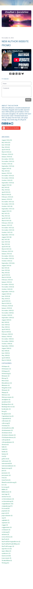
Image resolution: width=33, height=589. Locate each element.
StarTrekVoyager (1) (8, 546)
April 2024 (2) (6, 192)
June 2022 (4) (6, 242)
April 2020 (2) (6, 301)
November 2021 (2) (8, 258)
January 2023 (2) (7, 225)
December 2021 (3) (8, 256)
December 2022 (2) (8, 227)
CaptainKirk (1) (6, 418)
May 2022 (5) (6, 244)
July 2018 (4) (5, 351)
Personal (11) (5, 508)
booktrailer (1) (6, 409)
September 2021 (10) (8, 263)
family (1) (4, 451)
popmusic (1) (5, 511)
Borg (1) (4, 411)
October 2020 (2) (7, 289)
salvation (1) (5, 534)
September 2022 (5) (8, 235)
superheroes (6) (7, 548)
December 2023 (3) (8, 201)
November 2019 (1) (8, 313)
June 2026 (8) (6, 145)
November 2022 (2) (8, 230)
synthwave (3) (6, 553)
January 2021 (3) (7, 282)
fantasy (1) (5, 454)
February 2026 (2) (7, 154)
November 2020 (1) (8, 287)
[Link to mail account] (10, 123)
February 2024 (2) (7, 197)
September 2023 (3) (8, 209)
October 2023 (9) (7, 206)
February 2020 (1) (7, 306)
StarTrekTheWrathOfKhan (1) (11, 544)
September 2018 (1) (8, 346)
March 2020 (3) (6, 303)
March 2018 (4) (6, 360)
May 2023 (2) (6, 216)
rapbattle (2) (5, 520)
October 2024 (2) (7, 180)
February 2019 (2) (7, 334)
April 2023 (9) (6, 218)
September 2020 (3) (8, 291)
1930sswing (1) (6, 373)
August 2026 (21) (7, 140)
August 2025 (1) (6, 168)
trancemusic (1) (6, 558)
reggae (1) (5, 525)
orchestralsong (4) (7, 501)
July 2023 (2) (5, 213)
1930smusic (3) (6, 369)
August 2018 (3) (6, 348)
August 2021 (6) (6, 265)
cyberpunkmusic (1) (8, 442)
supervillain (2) (6, 551)
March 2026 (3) (6, 152)
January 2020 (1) (7, 308)
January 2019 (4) (7, 336)
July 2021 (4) (5, 268)
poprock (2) (5, 513)
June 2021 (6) (6, 270)
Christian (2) (5, 425)
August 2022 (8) (6, 237)
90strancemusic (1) (7, 397)
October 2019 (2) (7, 315)
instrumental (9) (7, 463)
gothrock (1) (5, 459)
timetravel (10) (6, 556)
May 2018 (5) (5, 355)
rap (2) (4, 518)
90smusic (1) (5, 390)
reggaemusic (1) (7, 527)
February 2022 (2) (7, 251)
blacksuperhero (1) (7, 404)
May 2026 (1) (6, 147)
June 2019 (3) (6, 324)
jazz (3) (4, 470)
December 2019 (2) (8, 310)
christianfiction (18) (8, 428)
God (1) (4, 456)
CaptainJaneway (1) (7, 416)
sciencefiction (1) (7, 537)
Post (28, 100)
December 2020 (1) (8, 284)
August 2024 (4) (6, 185)
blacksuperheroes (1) (8, 406)
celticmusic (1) (6, 421)
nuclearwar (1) (6, 496)
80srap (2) (5, 378)
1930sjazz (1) (5, 366)
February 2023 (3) (7, 223)
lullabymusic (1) (6, 492)
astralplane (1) (6, 399)
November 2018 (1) (8, 341)
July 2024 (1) (5, 187)
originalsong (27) (7, 506)
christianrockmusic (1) (8, 435)
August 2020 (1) (6, 294)
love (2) (4, 485)
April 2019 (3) (6, 329)
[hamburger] (30, 2)
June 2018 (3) (6, 353)
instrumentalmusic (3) (8, 466)
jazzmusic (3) (6, 473)
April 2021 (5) (6, 275)
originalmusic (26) (7, 503)
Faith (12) (4, 449)
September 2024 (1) (8, 182)
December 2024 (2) (8, 175)
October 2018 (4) (7, 343)
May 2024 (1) (6, 190)
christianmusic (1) (7, 430)
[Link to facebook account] (3, 123)
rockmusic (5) (6, 530)
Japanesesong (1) (7, 468)
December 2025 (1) (7, 159)
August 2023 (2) (6, 211)
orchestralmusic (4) (8, 499)
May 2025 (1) (5, 171)
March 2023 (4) (6, 220)
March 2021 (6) (6, 277)
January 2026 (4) (7, 156)
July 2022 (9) (5, 239)
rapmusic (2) (5, 522)
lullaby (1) (4, 489)
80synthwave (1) (7, 383)
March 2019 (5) (6, 332)
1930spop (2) (5, 371)
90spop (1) (5, 392)
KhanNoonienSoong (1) (9, 482)
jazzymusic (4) (6, 475)
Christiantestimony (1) (8, 437)
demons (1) (5, 444)
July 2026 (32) (6, 142)
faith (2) (4, 447)
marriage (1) (5, 494)
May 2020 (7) (6, 298)
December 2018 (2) (8, 339)
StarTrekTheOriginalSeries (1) (11, 541)
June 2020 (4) (6, 296)
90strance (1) (6, 395)
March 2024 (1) (6, 194)
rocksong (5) (5, 532)
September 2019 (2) (8, 317)
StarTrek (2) (5, 539)
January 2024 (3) (7, 199)
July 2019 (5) (5, 322)
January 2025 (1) (7, 173)
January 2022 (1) (7, 253)
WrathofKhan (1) (7, 560)
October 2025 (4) (7, 164)
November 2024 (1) (8, 178)
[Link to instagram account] (7, 123)
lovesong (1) (5, 487)
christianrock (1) (7, 432)
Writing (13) (5, 563)
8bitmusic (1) (5, 385)
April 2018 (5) (6, 358)
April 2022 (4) (6, 246)
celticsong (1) (6, 423)
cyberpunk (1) (6, 440)
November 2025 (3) (8, 161)
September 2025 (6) (8, 166)
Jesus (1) (4, 477)
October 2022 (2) (7, 232)
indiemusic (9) (6, 461)
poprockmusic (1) (7, 515)
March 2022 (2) (6, 249)
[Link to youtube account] (12, 123)
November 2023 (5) (8, 204)
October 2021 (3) (7, 261)
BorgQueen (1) (6, 414)
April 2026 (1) (6, 149)
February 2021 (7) (7, 280)
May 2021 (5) (5, 272)
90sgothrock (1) (6, 388)
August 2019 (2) (6, 320)
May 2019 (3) (6, 327)
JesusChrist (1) (6, 480)
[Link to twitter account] (5, 123)
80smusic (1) (5, 376)
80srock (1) (5, 380)
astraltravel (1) (6, 402)
